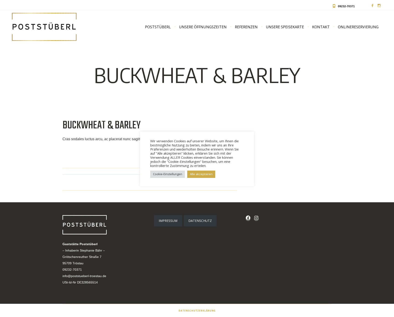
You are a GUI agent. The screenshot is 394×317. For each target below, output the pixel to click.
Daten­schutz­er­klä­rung (197, 310)
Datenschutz (200, 220)
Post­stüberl (158, 27)
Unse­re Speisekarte (285, 27)
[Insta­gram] (379, 6)
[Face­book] (372, 6)
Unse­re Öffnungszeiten (203, 27)
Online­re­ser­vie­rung (358, 27)
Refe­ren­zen (246, 27)
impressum (168, 220)
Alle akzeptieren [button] (201, 174)
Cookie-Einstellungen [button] (167, 174)
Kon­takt (321, 27)
